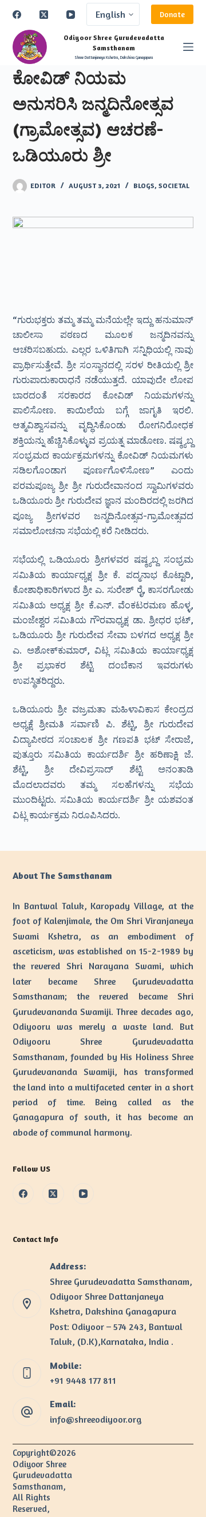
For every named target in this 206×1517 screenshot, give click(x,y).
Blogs (143, 185)
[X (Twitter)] (43, 14)
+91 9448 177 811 (83, 1380)
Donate (172, 14)
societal (174, 185)
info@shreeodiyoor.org (96, 1419)
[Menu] (188, 47)
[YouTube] (70, 14)
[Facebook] (17, 14)
